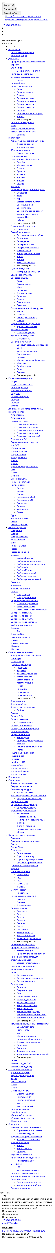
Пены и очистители (20, 482)
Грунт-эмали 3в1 (19, 439)
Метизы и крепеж (17, 527)
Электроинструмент (21, 342)
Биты (19, 195)
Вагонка (21, 135)
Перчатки (21, 296)
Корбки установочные (21, 1154)
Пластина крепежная (27, 603)
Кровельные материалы (20, 378)
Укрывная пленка (19, 329)
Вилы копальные (25, 92)
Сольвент (21, 506)
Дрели (20, 348)
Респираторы (23, 302)
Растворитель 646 (26, 497)
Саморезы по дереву (21, 616)
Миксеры (21, 363)
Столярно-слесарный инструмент (27, 308)
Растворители (18, 485)
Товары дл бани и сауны (23, 128)
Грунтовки (16, 850)
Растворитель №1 (26, 500)
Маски (20, 287)
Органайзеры (23, 338)
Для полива (16, 68)
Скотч (19, 1103)
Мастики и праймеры (21, 390)
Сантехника (14, 780)
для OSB (15, 445)
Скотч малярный (25, 1106)
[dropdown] (3, 2)
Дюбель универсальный (29, 579)
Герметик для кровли (27, 427)
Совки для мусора (20, 1109)
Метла (14, 1084)
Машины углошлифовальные (31, 360)
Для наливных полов (27, 214)
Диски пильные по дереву (30, 211)
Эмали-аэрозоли (19, 524)
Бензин (20, 491)
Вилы (19, 89)
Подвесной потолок (20, 734)
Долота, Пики (23, 217)
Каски (19, 281)
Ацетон (20, 488)
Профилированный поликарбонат (28, 61)
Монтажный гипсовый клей (30, 1017)
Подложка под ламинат (22, 753)
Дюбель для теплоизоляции (31, 564)
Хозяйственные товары (20, 1069)
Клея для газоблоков (27, 1005)
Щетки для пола (19, 1121)
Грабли (20, 95)
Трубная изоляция (26, 1051)
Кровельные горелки (27, 326)
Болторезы (22, 238)
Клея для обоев (18, 704)
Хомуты (14, 640)
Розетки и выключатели (28, 1139)
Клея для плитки (25, 1008)
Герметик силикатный (27, 433)
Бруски (20, 917)
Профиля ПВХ (18, 762)
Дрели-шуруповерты (27, 351)
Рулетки (21, 171)
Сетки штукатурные (26, 981)
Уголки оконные (18, 774)
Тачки (13, 125)
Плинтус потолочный (21, 725)
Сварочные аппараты (21, 275)
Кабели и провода (20, 1142)
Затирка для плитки (26, 999)
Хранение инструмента (22, 335)
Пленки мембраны (20, 396)
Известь (21, 899)
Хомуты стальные (19, 643)
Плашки (21, 314)
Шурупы (15, 649)
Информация (9, 1211)
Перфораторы (24, 366)
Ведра (14, 1078)
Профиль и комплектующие (25, 947)
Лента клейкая (24, 1097)
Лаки (13, 469)
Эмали (20, 512)
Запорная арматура (21, 789)
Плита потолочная (20, 731)
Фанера (21, 887)
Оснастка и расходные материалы (28, 141)
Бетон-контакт (24, 853)
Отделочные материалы (20, 652)
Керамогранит (18, 701)
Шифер (14, 405)
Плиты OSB (22, 883)
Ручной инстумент (20, 268)
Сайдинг (15, 399)
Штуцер (20, 832)
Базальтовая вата (25, 1027)
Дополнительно (10, 1214)
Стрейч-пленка (18, 1112)
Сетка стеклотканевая (22, 969)
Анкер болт (16, 530)
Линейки (21, 162)
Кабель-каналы (24, 1148)
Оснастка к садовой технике (25, 77)
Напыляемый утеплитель (29, 1039)
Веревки (15, 64)
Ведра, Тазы (17, 847)
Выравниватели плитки (28, 201)
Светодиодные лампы (28, 1170)
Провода (21, 1151)
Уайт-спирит (23, 509)
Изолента (15, 186)
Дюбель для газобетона (29, 561)
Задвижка (21, 670)
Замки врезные (24, 676)
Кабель (20, 1145)
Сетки (13, 972)
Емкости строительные (28, 963)
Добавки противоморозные (24, 865)
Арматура (15, 838)
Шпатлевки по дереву (21, 1066)
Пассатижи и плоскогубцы (30, 235)
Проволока (22, 893)
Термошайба (17, 634)
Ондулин (15, 393)
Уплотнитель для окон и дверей (33, 1054)
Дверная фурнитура (21, 664)
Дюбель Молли (24, 570)
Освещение (16, 1164)
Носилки (21, 110)
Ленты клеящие (18, 1081)
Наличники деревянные (29, 938)
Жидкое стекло (18, 454)
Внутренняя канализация (29, 798)
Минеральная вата (26, 1036)
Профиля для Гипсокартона (31, 953)
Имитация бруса (25, 932)
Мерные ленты (24, 165)
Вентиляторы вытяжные (29, 1182)
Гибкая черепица (19, 387)
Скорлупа (21, 1048)
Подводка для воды (26, 807)
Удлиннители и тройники (29, 1185)
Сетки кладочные (25, 975)
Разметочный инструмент (23, 226)
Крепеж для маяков (20, 588)
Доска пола (22, 929)
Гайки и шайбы (18, 546)
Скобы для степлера (27, 317)
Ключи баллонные (26, 262)
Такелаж (15, 628)
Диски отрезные (25, 208)
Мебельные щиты (26, 935)
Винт (13, 542)
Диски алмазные (25, 205)
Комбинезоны (24, 284)
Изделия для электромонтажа (26, 1127)
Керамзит (21, 902)
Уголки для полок (19, 768)
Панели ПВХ (17, 716)
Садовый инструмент (21, 86)
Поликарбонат (18, 83)
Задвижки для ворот (27, 673)
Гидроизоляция (24, 990)
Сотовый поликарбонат (22, 122)
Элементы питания (20, 1188)
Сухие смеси (17, 984)
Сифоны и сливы (19, 801)
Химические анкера (20, 637)
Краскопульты (24, 354)
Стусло (20, 320)
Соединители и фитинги (29, 71)
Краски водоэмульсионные (24, 466)
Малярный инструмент (28, 272)
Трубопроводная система (23, 810)
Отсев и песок (24, 905)
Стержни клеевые (26, 147)
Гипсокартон (23, 874)
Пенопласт (22, 1045)
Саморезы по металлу (22, 619)
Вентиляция (14, 49)
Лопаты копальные (26, 101)
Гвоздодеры (23, 241)
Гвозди (14, 549)
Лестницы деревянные (22, 74)
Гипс (19, 993)
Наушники (22, 290)
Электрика (13, 1124)
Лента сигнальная (26, 1100)
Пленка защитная (26, 332)
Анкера (14, 533)
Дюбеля (15, 555)
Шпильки (15, 646)
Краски (14, 463)
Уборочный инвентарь (22, 1115)
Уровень (21, 177)
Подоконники (17, 756)
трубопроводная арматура (24, 804)
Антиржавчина (18, 418)
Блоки (14, 844)
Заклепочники (24, 250)
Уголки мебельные (20, 771)
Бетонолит (22, 987)
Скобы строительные (21, 625)
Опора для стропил (26, 597)
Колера (14, 460)
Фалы (19, 631)
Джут (19, 1033)
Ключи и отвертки (25, 153)
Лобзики (21, 357)
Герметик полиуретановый (30, 430)
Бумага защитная (25, 1094)
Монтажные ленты (20, 1091)
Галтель (21, 923)
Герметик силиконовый (28, 436)
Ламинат (15, 713)
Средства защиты (19, 278)
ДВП (19, 877)
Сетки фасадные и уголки (30, 978)
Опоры (14, 591)
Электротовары (18, 1179)
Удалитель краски (19, 518)
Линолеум (16, 658)
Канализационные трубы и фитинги (28, 795)
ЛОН (19, 1167)
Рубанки (21, 372)
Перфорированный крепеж (24, 600)
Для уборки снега (25, 98)
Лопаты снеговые (25, 104)
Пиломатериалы (19, 908)
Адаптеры (22, 192)
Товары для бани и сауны (24, 131)
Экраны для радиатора (22, 1075)
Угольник (21, 174)
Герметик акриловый (27, 424)
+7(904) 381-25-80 (11, 25)
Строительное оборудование (25, 323)
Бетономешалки (19, 156)
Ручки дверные (24, 695)
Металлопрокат (18, 890)
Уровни (20, 180)
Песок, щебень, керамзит (23, 896)
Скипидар (22, 503)
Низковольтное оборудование (25, 1157)
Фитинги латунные (26, 826)
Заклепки (15, 582)
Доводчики (22, 667)
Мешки (14, 1087)
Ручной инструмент (21, 150)
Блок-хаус (22, 911)
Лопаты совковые (25, 107)
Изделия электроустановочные (26, 1136)
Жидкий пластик (19, 451)
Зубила (20, 220)
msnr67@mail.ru (10, 1223)
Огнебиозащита (19, 479)
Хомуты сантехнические (29, 829)
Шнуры (20, 183)
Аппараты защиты (26, 1161)
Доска (20, 926)
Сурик (14, 515)
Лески (20, 80)
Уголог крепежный (26, 606)
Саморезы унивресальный (24, 622)
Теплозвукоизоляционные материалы (30, 1024)
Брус (19, 914)
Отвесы (20, 168)
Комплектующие (25, 683)
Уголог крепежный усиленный (32, 609)
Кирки (20, 256)
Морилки (15, 475)
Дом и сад (13, 58)
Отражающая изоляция (28, 1042)
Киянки (20, 259)
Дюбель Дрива (24, 567)
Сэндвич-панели (25, 722)
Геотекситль (23, 1030)
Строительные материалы (21, 835)
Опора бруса (23, 594)
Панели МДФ (17, 661)
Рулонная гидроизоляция (23, 966)
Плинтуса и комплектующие (25, 728)
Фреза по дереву (25, 144)
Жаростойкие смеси (27, 996)
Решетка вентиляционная (29, 746)
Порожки (15, 759)
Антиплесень (17, 415)
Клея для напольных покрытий (26, 655)
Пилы (19, 369)
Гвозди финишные (20, 552)
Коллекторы (23, 813)
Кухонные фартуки (20, 1072)
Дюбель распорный (26, 573)
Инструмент (14, 138)
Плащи (20, 299)
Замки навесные (25, 679)
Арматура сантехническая (24, 783)
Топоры (20, 116)
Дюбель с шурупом (26, 576)
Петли (20, 686)
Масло (14, 472)
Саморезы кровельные (22, 613)
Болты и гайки (18, 539)
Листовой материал (20, 871)
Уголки (20, 750)
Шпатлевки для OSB (21, 1063)
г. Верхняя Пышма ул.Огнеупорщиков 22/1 (23, 1231)
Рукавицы (21, 305)
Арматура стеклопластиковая (25, 841)
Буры (19, 198)
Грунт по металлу (25, 856)
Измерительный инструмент (25, 159)
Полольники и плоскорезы (30, 113)
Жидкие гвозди (18, 448)
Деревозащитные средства (24, 442)
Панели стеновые (19, 719)
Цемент (14, 1060)
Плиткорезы (14, 777)
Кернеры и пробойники (28, 253)
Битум (14, 381)
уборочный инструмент (22, 1118)
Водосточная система (22, 384)
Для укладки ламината (28, 247)
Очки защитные (24, 293)
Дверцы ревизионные (21, 786)
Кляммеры (16, 585)
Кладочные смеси (26, 1002)
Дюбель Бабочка (25, 558)
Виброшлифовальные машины (32, 345)
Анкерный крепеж (19, 536)
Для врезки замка (25, 244)
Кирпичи (15, 868)
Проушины (22, 689)
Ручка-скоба (23, 692)
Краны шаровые (25, 792)
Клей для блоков (19, 457)
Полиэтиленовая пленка (23, 944)
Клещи (20, 311)
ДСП (19, 880)
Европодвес (23, 737)
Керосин (21, 494)
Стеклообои (17, 765)
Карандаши (22, 229)
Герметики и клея (19, 421)
